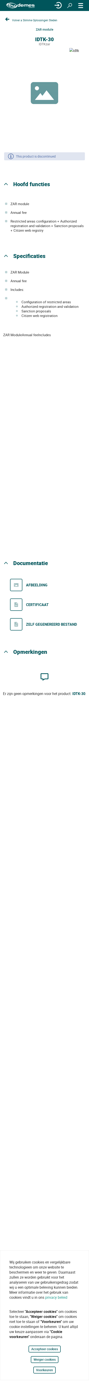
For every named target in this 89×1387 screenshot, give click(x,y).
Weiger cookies (45, 1359)
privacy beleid (56, 1297)
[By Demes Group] (20, 5)
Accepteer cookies (44, 1349)
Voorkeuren (44, 1370)
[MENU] (80, 5)
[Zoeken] (69, 5)
